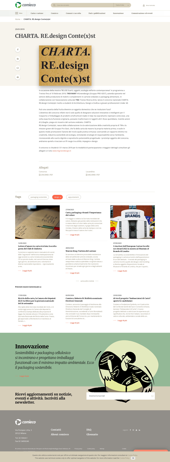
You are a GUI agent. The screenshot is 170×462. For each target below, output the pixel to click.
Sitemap (102, 449)
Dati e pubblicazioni (97, 13)
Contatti (56, 429)
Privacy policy (78, 449)
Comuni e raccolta (73, 13)
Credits (124, 449)
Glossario (92, 434)
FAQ (88, 429)
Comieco (54, 13)
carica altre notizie (87, 281)
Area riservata (150, 5)
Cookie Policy (132, 455)
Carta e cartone (37, 13)
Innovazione (118, 13)
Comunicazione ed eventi (141, 13)
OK (133, 458)
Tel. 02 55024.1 (21, 438)
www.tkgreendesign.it (62, 151)
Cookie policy (91, 449)
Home (17, 19)
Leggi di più (24, 376)
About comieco (60, 434)
